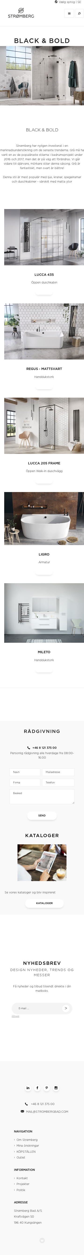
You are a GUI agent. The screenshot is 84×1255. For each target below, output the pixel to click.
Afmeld (15, 1016)
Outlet (21, 1157)
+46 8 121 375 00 (43, 1104)
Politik (21, 1190)
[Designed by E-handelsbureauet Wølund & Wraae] (42, 1240)
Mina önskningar (28, 1145)
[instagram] (56, 1088)
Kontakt (22, 1178)
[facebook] (37, 1088)
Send (42, 815)
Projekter (23, 1184)
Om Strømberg (27, 1139)
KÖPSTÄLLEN (26, 1151)
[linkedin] (28, 1088)
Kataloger (44, 903)
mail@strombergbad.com (47, 1111)
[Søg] (79, 13)
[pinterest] (46, 1088)
